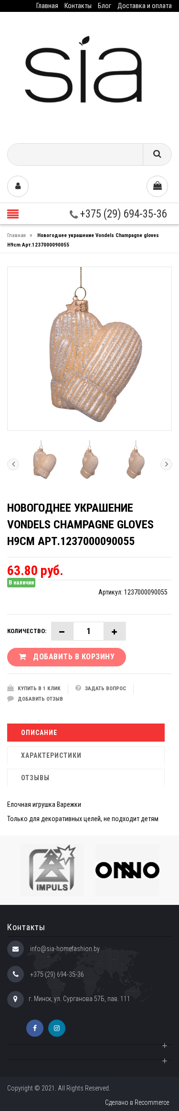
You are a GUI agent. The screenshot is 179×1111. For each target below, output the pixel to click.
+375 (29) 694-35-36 (122, 214)
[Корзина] (157, 186)
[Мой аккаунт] (18, 186)
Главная (47, 6)
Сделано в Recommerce (137, 1102)
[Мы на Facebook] (34, 1028)
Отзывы (35, 778)
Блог (104, 6)
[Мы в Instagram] (56, 1028)
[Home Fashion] (89, 74)
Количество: (26, 631)
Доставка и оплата (144, 6)
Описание (39, 732)
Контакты (78, 6)
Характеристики (51, 755)
